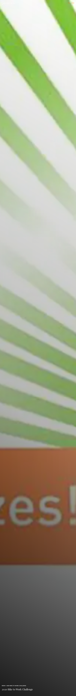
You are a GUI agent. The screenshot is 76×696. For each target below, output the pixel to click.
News (3, 685)
